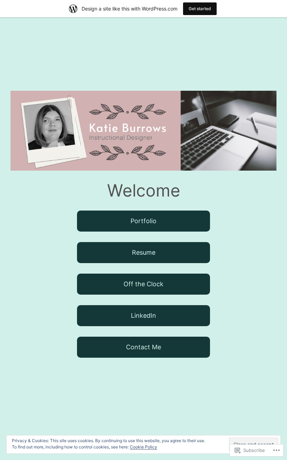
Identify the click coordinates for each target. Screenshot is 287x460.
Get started (200, 8)
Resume (143, 252)
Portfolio (143, 221)
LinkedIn (143, 315)
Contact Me (143, 347)
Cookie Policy (143, 446)
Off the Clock (143, 284)
